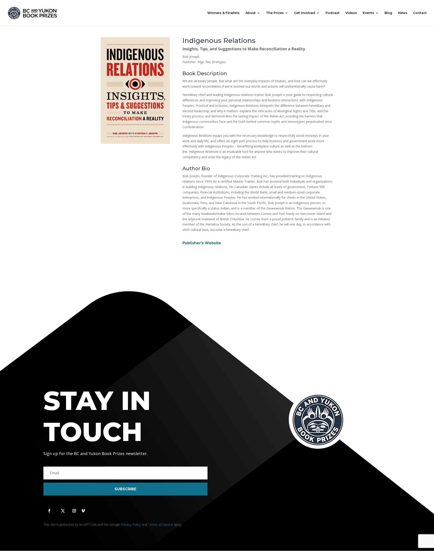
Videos (351, 13)
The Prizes (275, 13)
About (250, 13)
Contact (420, 13)
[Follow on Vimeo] (83, 510)
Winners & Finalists (223, 13)
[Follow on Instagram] (74, 510)
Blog (388, 13)
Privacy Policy (131, 524)
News (402, 13)
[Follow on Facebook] (49, 511)
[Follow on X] (63, 511)
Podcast (333, 13)
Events (368, 13)
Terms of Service (160, 524)
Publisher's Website (201, 243)
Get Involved (304, 13)
